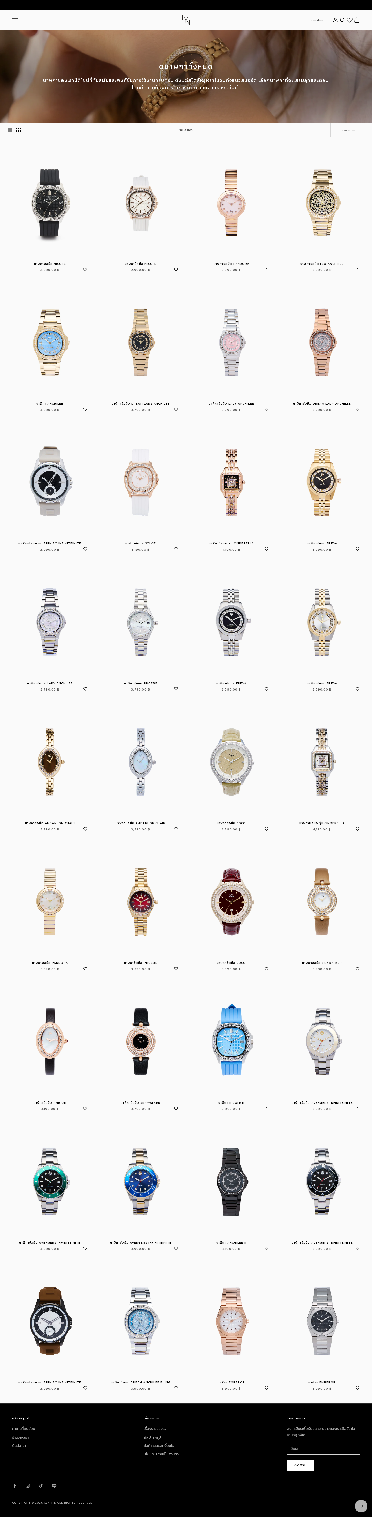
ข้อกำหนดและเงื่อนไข (159, 1446)
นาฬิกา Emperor (231, 1382)
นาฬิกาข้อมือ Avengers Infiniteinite (322, 1102)
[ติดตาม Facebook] (14, 1485)
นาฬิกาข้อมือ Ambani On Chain (50, 823)
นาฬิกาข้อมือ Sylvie (140, 543)
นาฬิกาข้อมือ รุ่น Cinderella (231, 543)
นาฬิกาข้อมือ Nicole (50, 264)
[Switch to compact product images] (27, 130)
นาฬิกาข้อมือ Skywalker (322, 963)
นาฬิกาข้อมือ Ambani (50, 1102)
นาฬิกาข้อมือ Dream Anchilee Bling (140, 1382)
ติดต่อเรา (19, 1446)
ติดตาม (300, 1465)
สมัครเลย (219, 5)
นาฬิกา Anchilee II (231, 1242)
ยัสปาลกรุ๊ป (152, 1437)
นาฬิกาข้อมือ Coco (231, 823)
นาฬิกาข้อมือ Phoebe (140, 683)
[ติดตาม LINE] (54, 1485)
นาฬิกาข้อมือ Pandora (231, 264)
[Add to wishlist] (85, 269)
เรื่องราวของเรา (155, 1429)
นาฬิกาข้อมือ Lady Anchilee (231, 403)
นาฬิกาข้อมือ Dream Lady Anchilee (141, 403)
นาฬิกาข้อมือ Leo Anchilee (322, 264)
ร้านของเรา (20, 1437)
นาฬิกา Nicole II (231, 1102)
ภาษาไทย (317, 20)
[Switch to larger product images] (10, 130)
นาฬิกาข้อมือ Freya (322, 543)
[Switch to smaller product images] (18, 130)
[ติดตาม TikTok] (41, 1485)
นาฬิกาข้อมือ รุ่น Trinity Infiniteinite (49, 543)
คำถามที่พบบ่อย (23, 1429)
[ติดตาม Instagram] (27, 1485)
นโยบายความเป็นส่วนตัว (161, 1454)
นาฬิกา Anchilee (50, 403)
